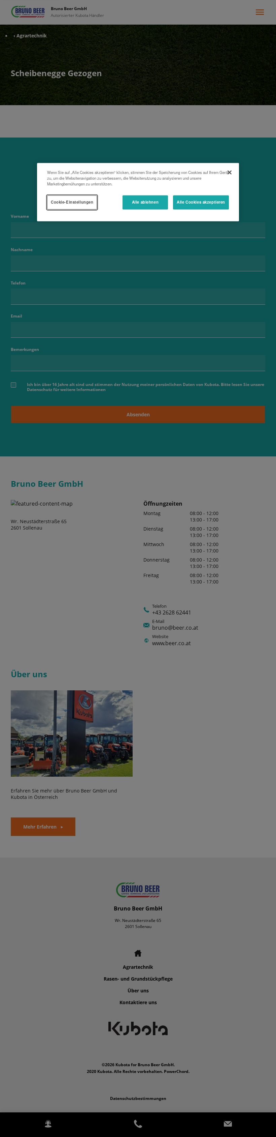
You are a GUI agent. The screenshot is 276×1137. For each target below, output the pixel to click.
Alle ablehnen (145, 202)
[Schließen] (229, 172)
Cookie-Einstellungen (72, 202)
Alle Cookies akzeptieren (201, 202)
